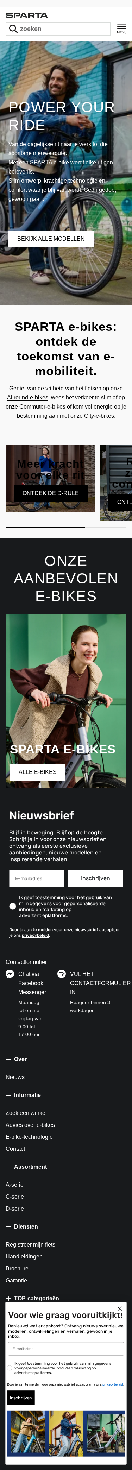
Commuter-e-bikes (42, 407)
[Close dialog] (120, 1309)
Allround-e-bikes (27, 397)
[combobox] (58, 29)
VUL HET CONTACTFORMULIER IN (100, 983)
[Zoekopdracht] (13, 29)
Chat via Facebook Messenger (32, 983)
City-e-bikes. (99, 416)
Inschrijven (95, 878)
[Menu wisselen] (121, 29)
